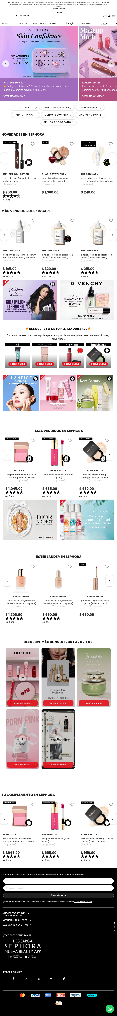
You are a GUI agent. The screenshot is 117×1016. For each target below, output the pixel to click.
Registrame (58, 895)
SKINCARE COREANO (57, 122)
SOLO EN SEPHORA (56, 107)
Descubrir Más (17, 364)
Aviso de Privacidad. (83, 902)
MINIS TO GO (24, 114)
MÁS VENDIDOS (89, 114)
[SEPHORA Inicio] (20, 15)
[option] (39, 63)
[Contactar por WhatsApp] (110, 1009)
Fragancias (39, 24)
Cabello (54, 24)
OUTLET (24, 107)
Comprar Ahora (22, 703)
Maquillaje (8, 24)
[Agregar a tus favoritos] (32, 144)
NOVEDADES (89, 107)
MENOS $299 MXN (57, 114)
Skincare (24, 24)
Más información (59, 8)
